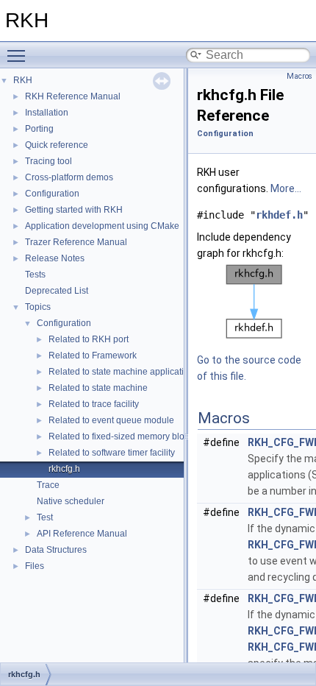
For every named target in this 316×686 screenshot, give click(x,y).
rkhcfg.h (64, 469)
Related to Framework (93, 355)
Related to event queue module (111, 420)
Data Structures (56, 550)
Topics (38, 307)
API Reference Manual (82, 533)
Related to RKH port (89, 339)
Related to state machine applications (123, 372)
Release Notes (55, 258)
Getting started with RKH (74, 210)
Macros (299, 76)
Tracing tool (48, 161)
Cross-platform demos (69, 177)
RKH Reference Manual (73, 96)
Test (45, 517)
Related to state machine (98, 388)
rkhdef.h (279, 215)
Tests (35, 274)
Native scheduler (70, 501)
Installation (46, 112)
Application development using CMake (102, 226)
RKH (22, 80)
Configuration (52, 193)
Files (34, 566)
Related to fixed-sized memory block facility (134, 436)
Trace (48, 485)
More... (285, 188)
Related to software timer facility (112, 453)
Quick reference (56, 145)
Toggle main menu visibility (19, 55)
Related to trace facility (94, 404)
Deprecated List (56, 291)
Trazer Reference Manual (76, 242)
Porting (39, 129)
